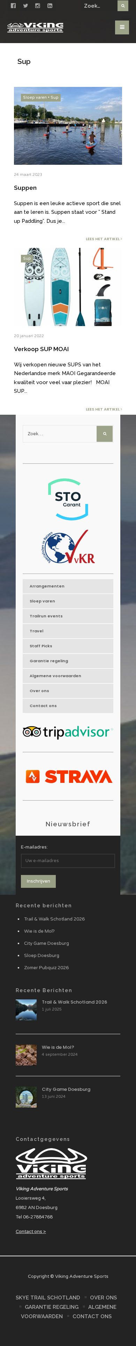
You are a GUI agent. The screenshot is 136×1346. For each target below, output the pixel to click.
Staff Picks (41, 646)
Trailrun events (46, 616)
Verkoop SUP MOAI (41, 349)
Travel (36, 631)
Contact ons (43, 705)
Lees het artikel (103, 239)
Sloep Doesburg (41, 955)
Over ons (39, 691)
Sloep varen (35, 97)
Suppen (25, 187)
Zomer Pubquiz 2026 (46, 968)
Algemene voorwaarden (55, 676)
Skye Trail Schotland (48, 1298)
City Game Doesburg (46, 943)
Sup (55, 97)
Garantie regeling (49, 661)
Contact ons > (31, 1231)
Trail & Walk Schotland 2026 (54, 919)
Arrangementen (47, 586)
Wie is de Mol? (39, 931)
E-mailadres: (34, 847)
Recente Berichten (44, 990)
